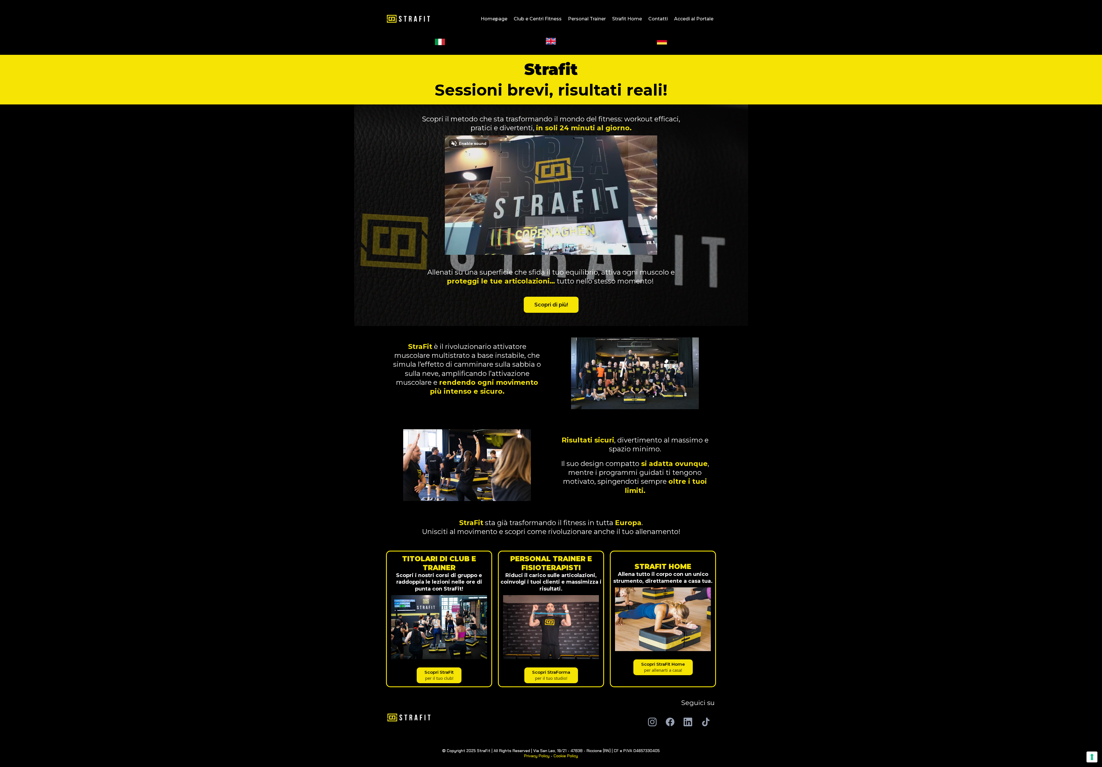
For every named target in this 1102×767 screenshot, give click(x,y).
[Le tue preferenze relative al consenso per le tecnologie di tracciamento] (1092, 757)
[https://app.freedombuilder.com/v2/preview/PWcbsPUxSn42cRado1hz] (467, 717)
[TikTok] (706, 722)
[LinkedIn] (688, 722)
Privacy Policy (537, 755)
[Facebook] (670, 722)
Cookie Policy (566, 755)
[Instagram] (652, 722)
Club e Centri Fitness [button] (538, 19)
